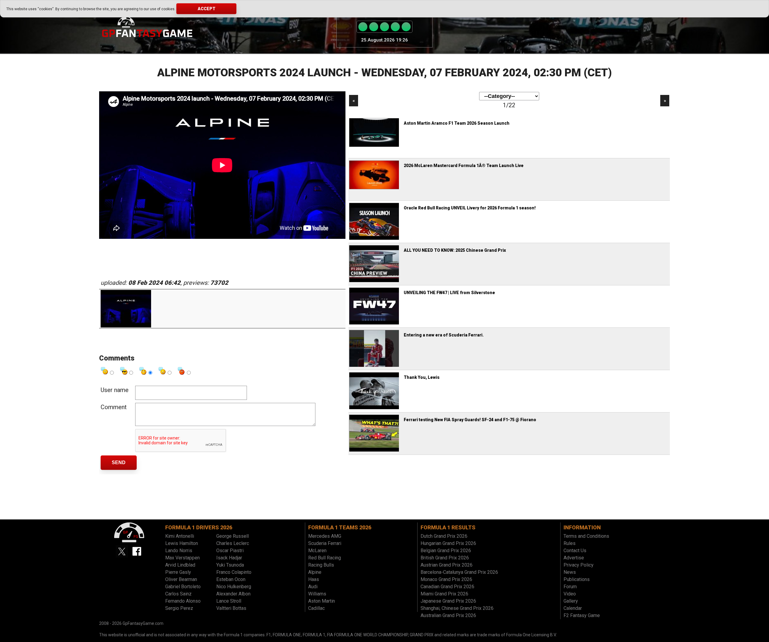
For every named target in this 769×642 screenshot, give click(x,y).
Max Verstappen (182, 558)
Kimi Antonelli (179, 536)
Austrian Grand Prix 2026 (447, 565)
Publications (577, 579)
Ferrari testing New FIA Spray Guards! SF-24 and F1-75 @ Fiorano (470, 419)
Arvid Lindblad (180, 565)
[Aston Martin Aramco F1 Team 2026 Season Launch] (374, 146)
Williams (317, 594)
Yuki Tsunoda (230, 565)
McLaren (317, 550)
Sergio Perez (179, 608)
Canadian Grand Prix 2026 (447, 586)
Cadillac (316, 608)
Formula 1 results (448, 527)
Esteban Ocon (230, 579)
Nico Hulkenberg (233, 586)
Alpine (314, 572)
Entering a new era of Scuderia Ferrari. (444, 335)
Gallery (571, 601)
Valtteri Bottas (231, 608)
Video (570, 594)
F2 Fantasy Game (582, 615)
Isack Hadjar (229, 558)
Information (582, 527)
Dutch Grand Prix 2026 (444, 536)
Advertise (574, 558)
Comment (114, 407)
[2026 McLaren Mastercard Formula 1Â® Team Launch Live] (374, 188)
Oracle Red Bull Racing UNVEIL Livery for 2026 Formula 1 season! (470, 207)
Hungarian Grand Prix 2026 (448, 543)
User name (115, 390)
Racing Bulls (321, 565)
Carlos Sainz (178, 594)
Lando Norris (178, 550)
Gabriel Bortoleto (183, 586)
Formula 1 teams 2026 (339, 527)
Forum (570, 586)
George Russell (232, 536)
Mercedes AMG (324, 536)
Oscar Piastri (230, 550)
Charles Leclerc (232, 543)
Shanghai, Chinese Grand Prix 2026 (457, 608)
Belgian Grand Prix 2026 (446, 550)
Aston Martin (321, 601)
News (570, 572)
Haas (313, 579)
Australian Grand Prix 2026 (448, 615)
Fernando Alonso (183, 601)
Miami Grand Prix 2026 (444, 594)
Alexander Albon (233, 594)
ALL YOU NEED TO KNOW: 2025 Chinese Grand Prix (455, 250)
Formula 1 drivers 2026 (198, 527)
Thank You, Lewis (421, 377)
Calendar (573, 608)
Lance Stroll (228, 601)
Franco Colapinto (233, 572)
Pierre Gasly (178, 572)
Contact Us (575, 550)
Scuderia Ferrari (324, 543)
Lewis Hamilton (181, 543)
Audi (313, 586)
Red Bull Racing (324, 558)
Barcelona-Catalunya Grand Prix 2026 (459, 572)
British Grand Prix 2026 (445, 558)
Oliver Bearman (181, 579)
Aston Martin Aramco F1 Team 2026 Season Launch (456, 123)
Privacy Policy (579, 565)
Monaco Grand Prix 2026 (446, 579)
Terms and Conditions (586, 536)
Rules (570, 543)
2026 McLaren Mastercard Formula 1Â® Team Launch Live (464, 165)
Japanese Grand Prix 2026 (448, 601)
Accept (206, 8)
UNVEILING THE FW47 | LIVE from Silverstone (449, 292)
